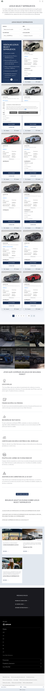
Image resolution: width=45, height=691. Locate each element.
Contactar (11, 127)
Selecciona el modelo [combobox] (8, 29)
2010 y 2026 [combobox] (27, 29)
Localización (26, 32)
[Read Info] (31, 70)
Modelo (5, 26)
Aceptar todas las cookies (22, 112)
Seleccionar (33, 78)
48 (28, 315)
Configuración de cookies (32, 112)
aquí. (25, 109)
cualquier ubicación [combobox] (28, 35)
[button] (4, 1)
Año (24, 26)
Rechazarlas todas (13, 112)
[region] (22, 108)
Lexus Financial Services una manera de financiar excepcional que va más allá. (32, 544)
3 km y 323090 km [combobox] (8, 35)
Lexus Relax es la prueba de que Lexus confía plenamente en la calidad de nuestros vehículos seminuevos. (12, 573)
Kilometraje (6, 32)
